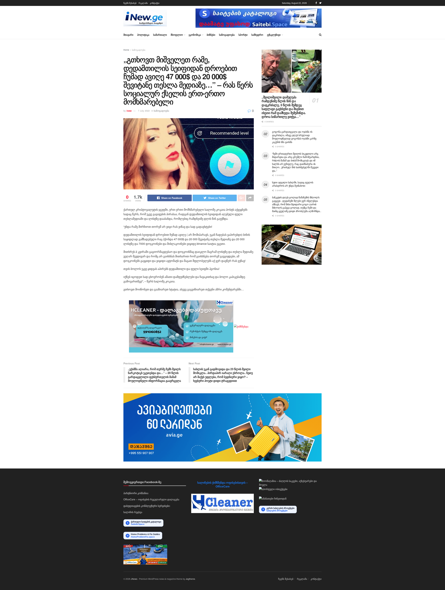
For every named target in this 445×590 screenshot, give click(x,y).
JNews (134, 578)
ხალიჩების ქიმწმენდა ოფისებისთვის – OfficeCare (222, 484)
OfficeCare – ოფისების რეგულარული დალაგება (151, 499)
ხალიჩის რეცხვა (132, 512)
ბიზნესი (211, 34)
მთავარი (128, 34)
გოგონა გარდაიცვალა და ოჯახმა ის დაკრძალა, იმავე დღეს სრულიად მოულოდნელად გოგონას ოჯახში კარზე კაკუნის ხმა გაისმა (294, 137)
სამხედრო (257, 34)
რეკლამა (143, 2)
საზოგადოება (227, 34)
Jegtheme (190, 578)
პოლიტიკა (143, 34)
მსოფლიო (177, 34)
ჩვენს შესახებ (129, 2)
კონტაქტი (154, 2)
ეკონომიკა (195, 34)
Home (126, 49)
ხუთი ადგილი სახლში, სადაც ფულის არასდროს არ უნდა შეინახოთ (292, 184)
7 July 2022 (144, 110)
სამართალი (160, 34)
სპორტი (243, 34)
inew (129, 110)
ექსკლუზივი (274, 34)
